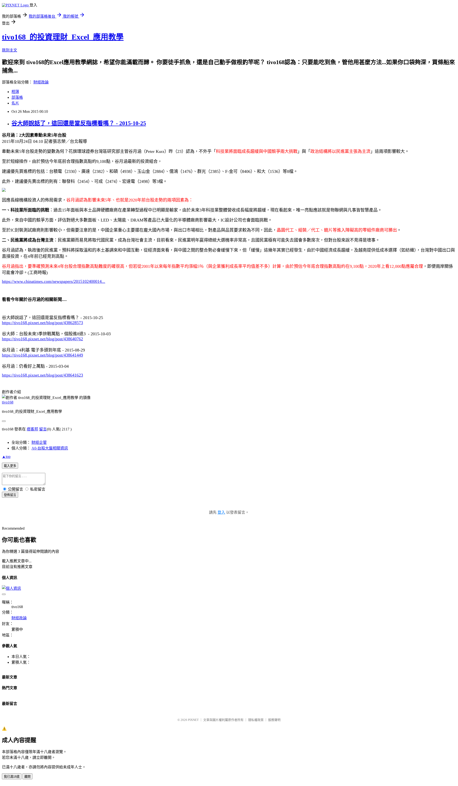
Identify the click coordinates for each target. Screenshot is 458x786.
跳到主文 (9, 50)
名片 (15, 103)
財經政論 (41, 82)
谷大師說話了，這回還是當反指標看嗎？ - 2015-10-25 (78, 123)
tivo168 (7, 402)
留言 (43, 429)
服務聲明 (274, 720)
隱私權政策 (256, 720)
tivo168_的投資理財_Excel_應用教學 (63, 37)
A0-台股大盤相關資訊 (49, 448)
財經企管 (39, 442)
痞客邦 (32, 429)
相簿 (15, 92)
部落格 (17, 97)
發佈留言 (10, 495)
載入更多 (10, 466)
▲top (6, 457)
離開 (27, 776)
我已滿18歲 (12, 776)
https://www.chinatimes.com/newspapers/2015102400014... (53, 281)
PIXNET (193, 720)
